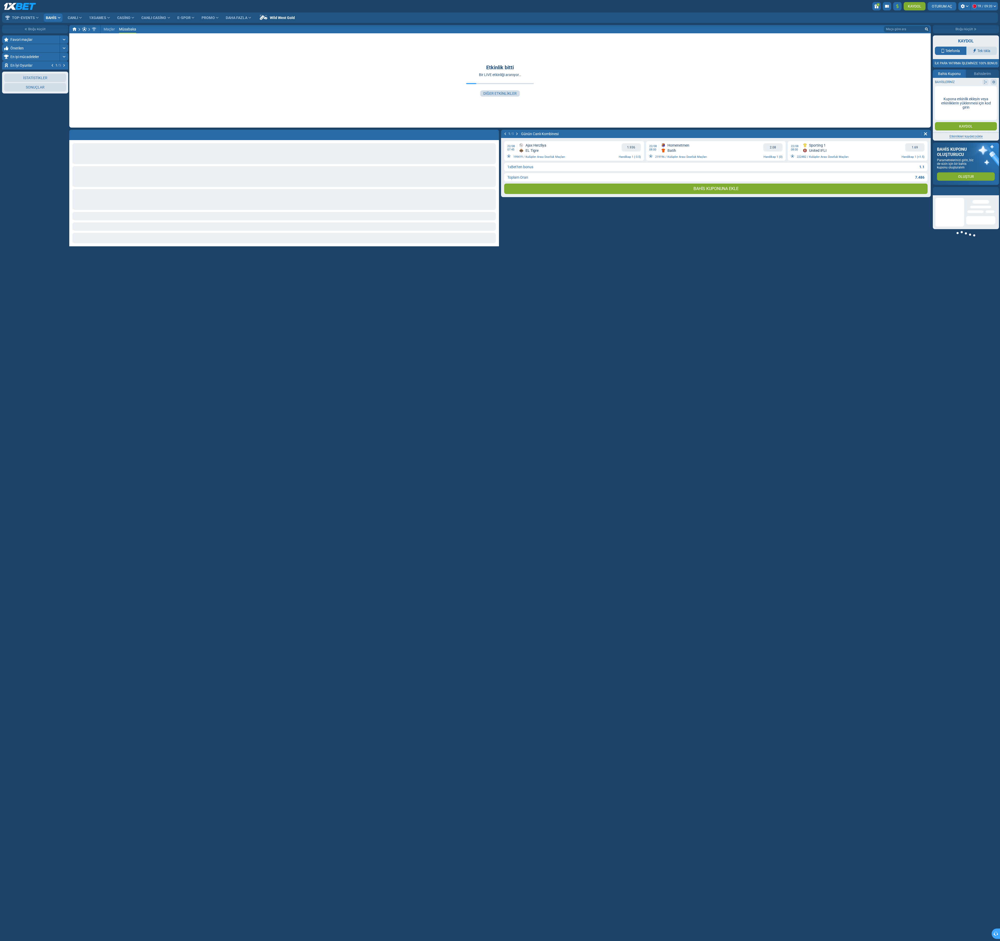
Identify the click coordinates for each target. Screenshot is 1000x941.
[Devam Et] (64, 65)
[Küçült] (64, 143)
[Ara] (926, 29)
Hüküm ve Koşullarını (980, 151)
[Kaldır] (925, 134)
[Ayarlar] (964, 6)
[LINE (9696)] (74, 29)
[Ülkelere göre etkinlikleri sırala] (64, 127)
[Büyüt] (64, 39)
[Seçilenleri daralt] (58, 127)
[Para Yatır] (897, 6)
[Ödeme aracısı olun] (887, 6)
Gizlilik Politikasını (949, 155)
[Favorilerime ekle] (63, 73)
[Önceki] (52, 65)
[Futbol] (84, 29)
